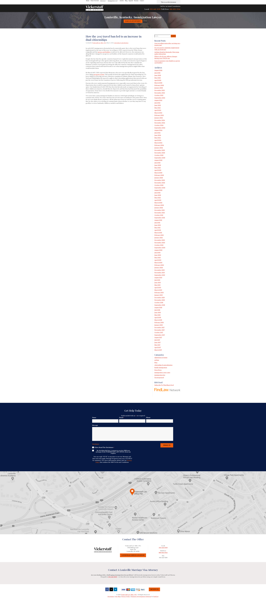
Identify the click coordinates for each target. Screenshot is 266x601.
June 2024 (157, 135)
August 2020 (158, 250)
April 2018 (157, 317)
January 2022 (158, 207)
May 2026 (157, 78)
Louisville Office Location (133, 555)
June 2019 (157, 282)
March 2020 (158, 262)
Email (121, 417)
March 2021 (158, 232)
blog (155, 362)
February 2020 (159, 265)
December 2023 (159, 150)
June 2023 (157, 165)
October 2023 (158, 155)
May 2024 (157, 138)
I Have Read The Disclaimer (104, 447)
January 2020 (158, 267)
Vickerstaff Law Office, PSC (99, 43)
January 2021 (158, 237)
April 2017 (157, 347)
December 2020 (159, 240)
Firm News (158, 370)
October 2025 (158, 95)
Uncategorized (159, 377)
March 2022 (158, 202)
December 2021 (159, 210)
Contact (142, 0)
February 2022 (159, 205)
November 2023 (159, 153)
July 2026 (157, 73)
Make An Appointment (133, 21)
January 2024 (158, 148)
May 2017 (157, 345)
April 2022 (157, 200)
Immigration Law (112, 1)
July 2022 (157, 192)
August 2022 (158, 190)
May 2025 (157, 108)
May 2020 (157, 257)
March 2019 (158, 290)
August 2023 (158, 160)
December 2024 (159, 120)
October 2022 (158, 185)
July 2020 (157, 252)
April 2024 (157, 140)
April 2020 (157, 260)
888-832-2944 (175, 9)
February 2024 (159, 145)
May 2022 (157, 197)
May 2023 (157, 168)
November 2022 (159, 182)
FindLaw (155, 596)
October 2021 (158, 215)
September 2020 (159, 247)
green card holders (104, 52)
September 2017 (159, 335)
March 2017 (158, 350)
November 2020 (159, 242)
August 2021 (158, 220)
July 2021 (157, 222)
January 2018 (158, 325)
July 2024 (157, 133)
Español (131, 0)
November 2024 (159, 123)
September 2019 (159, 275)
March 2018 (158, 320)
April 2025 (157, 110)
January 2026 (158, 88)
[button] (264, 591)
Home (87, 0)
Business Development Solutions (141, 596)
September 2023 (159, 158)
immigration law (159, 375)
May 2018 (157, 315)
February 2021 (159, 235)
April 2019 (157, 287)
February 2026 (159, 85)
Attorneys (102, 1)
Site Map (118, 596)
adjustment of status (160, 357)
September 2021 (159, 217)
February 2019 (159, 292)
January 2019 (158, 295)
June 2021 (157, 225)
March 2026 (158, 83)
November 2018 (159, 300)
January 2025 (158, 118)
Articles (122, 0)
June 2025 (157, 105)
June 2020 (157, 255)
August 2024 (158, 130)
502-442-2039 (155, 9)
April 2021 (157, 230)
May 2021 (157, 227)
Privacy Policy (126, 596)
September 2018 (159, 305)
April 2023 (157, 170)
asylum (156, 360)
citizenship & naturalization (121, 43)
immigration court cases (162, 372)
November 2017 (159, 330)
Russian (136, 0)
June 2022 (157, 195)
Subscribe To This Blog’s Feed (164, 385)
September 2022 (159, 187)
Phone (148, 417)
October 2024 (158, 125)
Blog (126, 0)
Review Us (154, 589)
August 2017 (158, 337)
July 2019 (157, 280)
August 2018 (158, 307)
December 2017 (159, 327)
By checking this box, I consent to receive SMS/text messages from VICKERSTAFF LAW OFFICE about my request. (113, 452)
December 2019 (159, 270)
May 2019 (157, 285)
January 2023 (158, 177)
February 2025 (159, 115)
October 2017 (158, 332)
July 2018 (157, 310)
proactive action (99, 74)
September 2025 (159, 98)
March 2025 (158, 113)
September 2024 (159, 128)
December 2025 (159, 90)
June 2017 (157, 342)
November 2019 (159, 272)
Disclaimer (95, 444)
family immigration (160, 367)
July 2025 (157, 103)
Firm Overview (95, 0)
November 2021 (159, 212)
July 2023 (157, 163)
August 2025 (158, 100)
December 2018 (159, 297)
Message (95, 425)
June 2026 (157, 75)
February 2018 (159, 322)
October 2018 (158, 302)
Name (94, 417)
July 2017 (157, 340)
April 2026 (157, 80)
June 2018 (157, 312)
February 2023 (159, 175)
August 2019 (158, 277)
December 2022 (159, 180)
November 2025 (159, 93)
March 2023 (158, 172)
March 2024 (158, 143)
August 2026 (158, 70)
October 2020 (158, 245)
